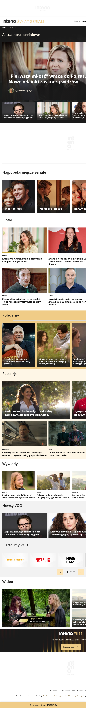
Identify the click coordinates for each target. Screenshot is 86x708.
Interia (4, 28)
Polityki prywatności (60, 696)
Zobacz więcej (68, 647)
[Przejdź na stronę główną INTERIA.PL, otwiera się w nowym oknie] (9, 21)
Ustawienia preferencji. (75, 696)
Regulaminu (47, 696)
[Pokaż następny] (81, 572)
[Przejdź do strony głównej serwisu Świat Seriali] (30, 21)
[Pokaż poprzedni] (60, 572)
